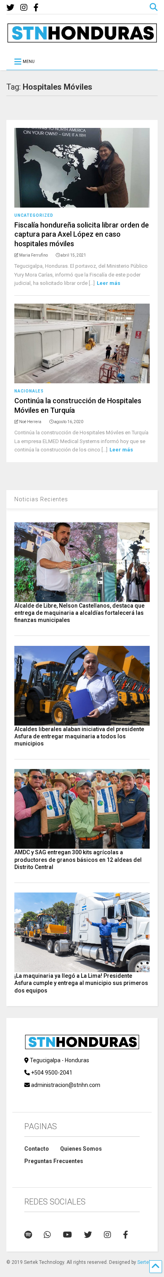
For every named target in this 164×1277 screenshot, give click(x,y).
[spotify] (28, 1235)
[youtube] (67, 1235)
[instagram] (23, 8)
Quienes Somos (81, 1149)
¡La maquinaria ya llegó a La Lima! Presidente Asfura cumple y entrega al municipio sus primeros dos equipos (81, 983)
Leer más (108, 283)
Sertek (144, 1262)
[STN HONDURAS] (81, 40)
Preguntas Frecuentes (53, 1161)
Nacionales (29, 391)
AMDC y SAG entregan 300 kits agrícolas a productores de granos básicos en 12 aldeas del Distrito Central (78, 859)
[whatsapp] (47, 1235)
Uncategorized (33, 215)
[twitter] (10, 8)
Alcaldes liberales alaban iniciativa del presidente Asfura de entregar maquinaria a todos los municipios (79, 736)
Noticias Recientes (41, 499)
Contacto (36, 1149)
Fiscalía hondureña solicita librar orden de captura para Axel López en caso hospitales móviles (81, 234)
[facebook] (36, 8)
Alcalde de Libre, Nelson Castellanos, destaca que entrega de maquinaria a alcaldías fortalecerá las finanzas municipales (79, 612)
